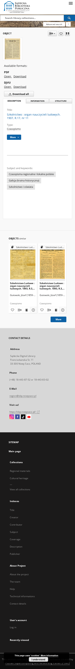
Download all (20, 94)
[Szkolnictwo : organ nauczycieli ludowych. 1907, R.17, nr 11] (12, 49)
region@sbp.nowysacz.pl (22, 395)
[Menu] (70, 3)
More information (49, 655)
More (58, 319)
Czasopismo (14, 129)
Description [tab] (14, 101)
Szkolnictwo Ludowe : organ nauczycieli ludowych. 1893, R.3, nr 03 (52, 286)
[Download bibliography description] (19, 310)
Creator (14, 517)
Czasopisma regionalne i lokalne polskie (31, 174)
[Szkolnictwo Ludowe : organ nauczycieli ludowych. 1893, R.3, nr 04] (22, 263)
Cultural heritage (19, 478)
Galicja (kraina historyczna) (24, 180)
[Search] (69, 18)
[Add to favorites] (60, 33)
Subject (14, 532)
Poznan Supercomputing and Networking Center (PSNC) (37, 663)
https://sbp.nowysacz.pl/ (22, 411)
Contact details (18, 603)
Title (12, 510)
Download (19, 76)
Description (16, 546)
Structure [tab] (61, 101)
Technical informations (22, 596)
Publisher (15, 554)
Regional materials (20, 471)
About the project (19, 574)
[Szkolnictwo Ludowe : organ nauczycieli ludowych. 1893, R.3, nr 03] (52, 263)
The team (15, 581)
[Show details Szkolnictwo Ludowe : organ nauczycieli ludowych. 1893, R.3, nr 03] (62, 310)
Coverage (15, 539)
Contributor (16, 524)
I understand (38, 659)
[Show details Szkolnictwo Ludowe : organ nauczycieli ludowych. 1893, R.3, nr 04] (32, 310)
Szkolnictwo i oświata (21, 187)
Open (8, 76)
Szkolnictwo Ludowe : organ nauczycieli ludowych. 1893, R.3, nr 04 (22, 286)
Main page (15, 451)
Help (12, 589)
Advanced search (54, 24)
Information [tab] (37, 101)
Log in (13, 627)
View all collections (20, 489)
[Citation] (67, 33)
